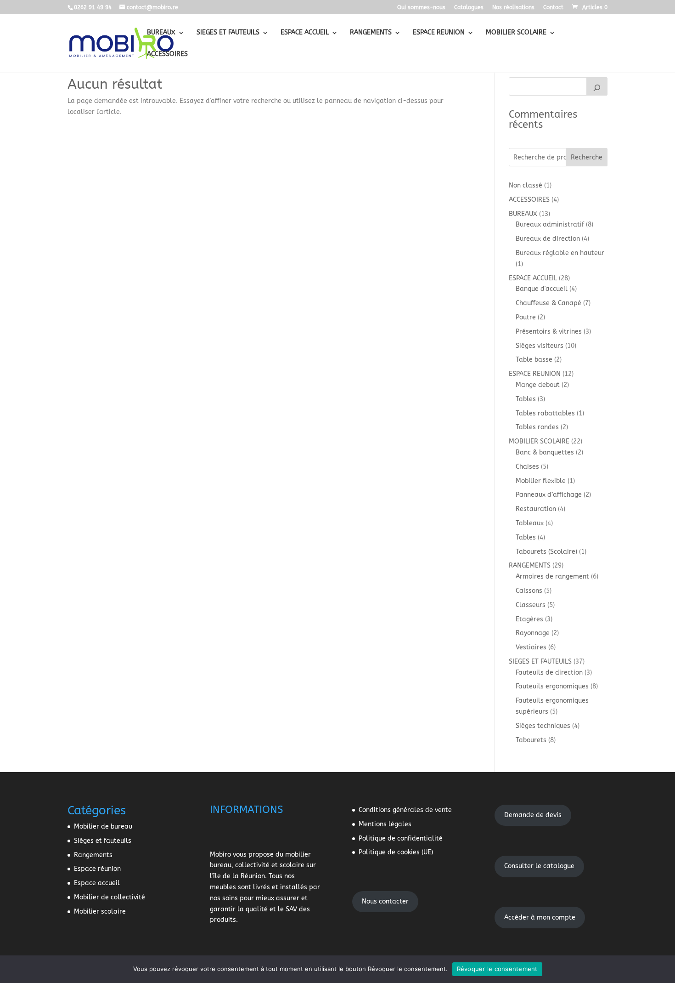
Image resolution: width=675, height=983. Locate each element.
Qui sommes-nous (421, 8)
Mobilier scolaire (100, 911)
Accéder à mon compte (539, 917)
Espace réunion (97, 869)
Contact (553, 8)
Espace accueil (97, 883)
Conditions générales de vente (405, 810)
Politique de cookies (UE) (396, 852)
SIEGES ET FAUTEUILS (228, 32)
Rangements (93, 855)
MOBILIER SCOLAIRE (516, 32)
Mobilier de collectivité (109, 897)
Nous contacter (385, 901)
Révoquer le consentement (497, 968)
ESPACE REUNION (439, 32)
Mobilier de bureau (103, 826)
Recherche (586, 157)
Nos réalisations (513, 8)
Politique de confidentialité (401, 838)
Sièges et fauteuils (102, 841)
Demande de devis (533, 815)
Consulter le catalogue (539, 866)
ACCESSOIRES (167, 54)
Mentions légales (385, 824)
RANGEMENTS (371, 32)
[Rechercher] (597, 86)
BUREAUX (161, 32)
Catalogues (469, 8)
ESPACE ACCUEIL (305, 32)
